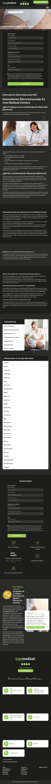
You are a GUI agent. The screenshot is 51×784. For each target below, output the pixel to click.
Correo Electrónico (11, 40)
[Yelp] (28, 4)
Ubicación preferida (11, 53)
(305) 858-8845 (42, 2)
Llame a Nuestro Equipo (35, 627)
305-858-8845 (22, 77)
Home (4, 12)
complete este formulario (33, 615)
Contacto (24, 767)
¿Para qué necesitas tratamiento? (14, 59)
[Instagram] (23, 4)
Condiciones (6, 770)
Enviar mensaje (25, 83)
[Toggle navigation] (47, 7)
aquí (8, 79)
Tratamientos (6, 769)
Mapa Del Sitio (43, 767)
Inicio (4, 767)
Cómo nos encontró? (12, 67)
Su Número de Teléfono (12, 45)
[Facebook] (21, 4)
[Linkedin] (26, 4)
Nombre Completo (11, 35)
